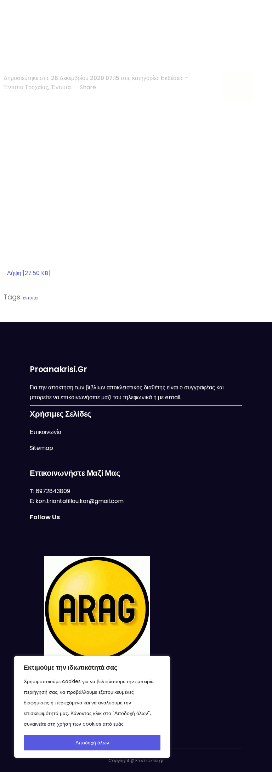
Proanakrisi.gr (149, 760)
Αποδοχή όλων (92, 742)
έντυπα (30, 297)
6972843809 (53, 491)
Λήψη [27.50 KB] (29, 273)
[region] (92, 707)
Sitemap (41, 448)
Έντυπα (61, 87)
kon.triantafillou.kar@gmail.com (79, 501)
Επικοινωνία (45, 432)
